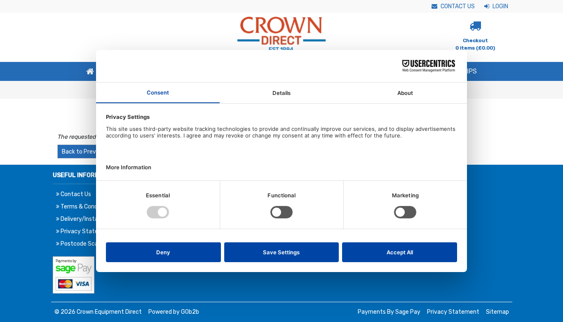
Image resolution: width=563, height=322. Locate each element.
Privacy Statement (453, 311)
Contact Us (457, 6)
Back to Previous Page (92, 151)
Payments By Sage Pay (389, 311)
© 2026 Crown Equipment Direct (98, 311)
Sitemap (497, 311)
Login (499, 6)
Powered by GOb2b (173, 311)
